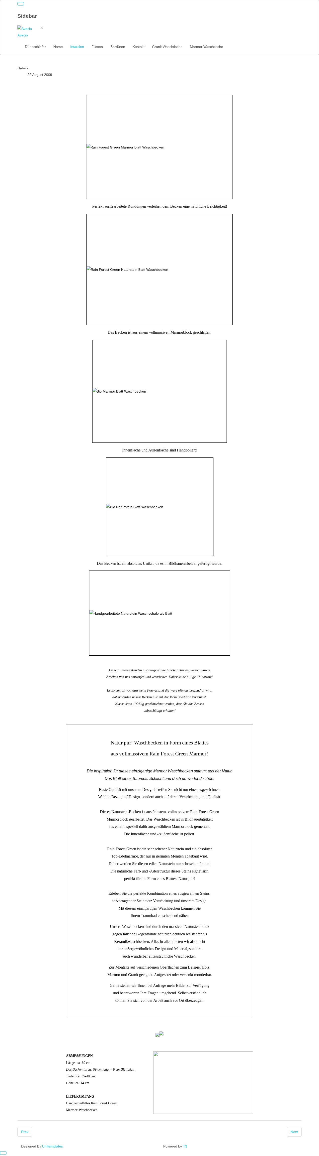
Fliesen (97, 47)
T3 (185, 1146)
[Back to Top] (3, 1153)
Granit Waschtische (167, 47)
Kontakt (139, 47)
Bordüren (117, 47)
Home (58, 47)
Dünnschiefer (35, 47)
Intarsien (77, 47)
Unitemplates (52, 1146)
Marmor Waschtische (206, 47)
